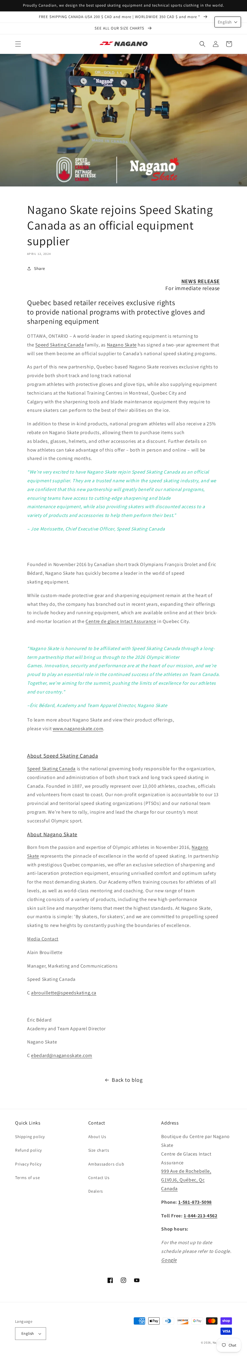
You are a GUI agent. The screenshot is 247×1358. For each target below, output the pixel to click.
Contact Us (99, 1177)
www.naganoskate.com (78, 728)
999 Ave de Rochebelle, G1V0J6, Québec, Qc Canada (186, 1180)
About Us (97, 1136)
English (27, 1333)
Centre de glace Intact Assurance (121, 621)
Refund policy (28, 1150)
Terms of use (27, 1177)
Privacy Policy (28, 1164)
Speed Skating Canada (59, 345)
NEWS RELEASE (200, 281)
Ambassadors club (106, 1164)
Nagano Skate (122, 345)
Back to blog (127, 1079)
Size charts (98, 1150)
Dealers (95, 1191)
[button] (18, 44)
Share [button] (39, 268)
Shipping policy (30, 1136)
